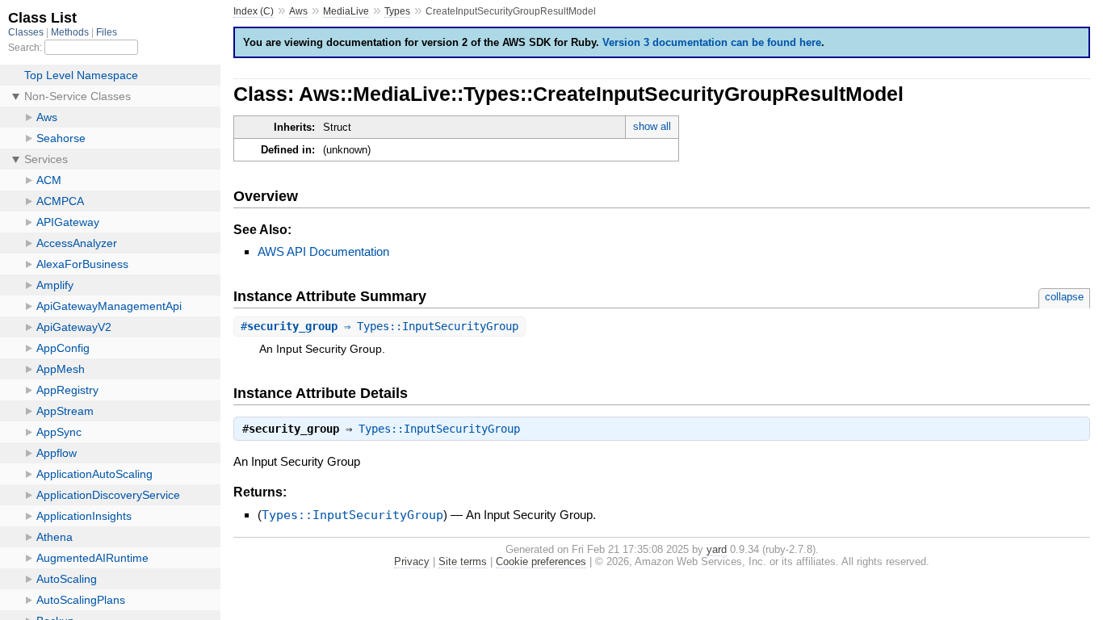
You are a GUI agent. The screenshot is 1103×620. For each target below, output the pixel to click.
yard (717, 549)
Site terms (462, 561)
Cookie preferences (541, 561)
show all (652, 126)
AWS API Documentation (323, 251)
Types (397, 11)
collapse (1064, 297)
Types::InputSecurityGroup (439, 428)
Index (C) (253, 11)
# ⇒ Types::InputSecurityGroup (379, 326)
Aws (298, 11)
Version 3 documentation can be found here (711, 42)
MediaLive (346, 11)
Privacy (412, 561)
